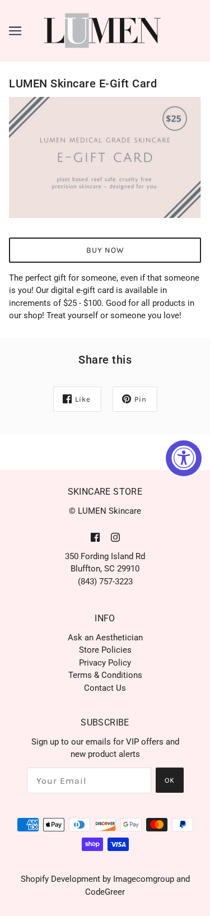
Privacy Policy (105, 663)
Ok (170, 780)
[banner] (103, 30)
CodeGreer (105, 892)
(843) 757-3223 (105, 581)
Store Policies (105, 650)
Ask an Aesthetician (105, 638)
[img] (95, 537)
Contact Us (105, 688)
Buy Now (105, 250)
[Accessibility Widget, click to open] (184, 458)
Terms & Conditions (105, 675)
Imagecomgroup (143, 879)
